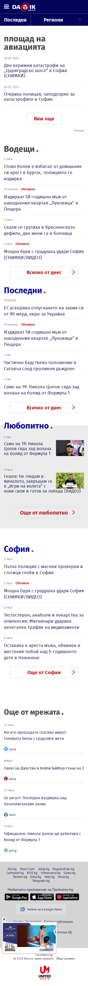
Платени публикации (58, 921)
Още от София (44, 672)
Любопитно (26, 426)
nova (12, 749)
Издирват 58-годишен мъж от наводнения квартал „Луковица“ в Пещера (41, 203)
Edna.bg (35, 877)
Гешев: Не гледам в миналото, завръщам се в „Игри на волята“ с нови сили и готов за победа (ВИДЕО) (42, 484)
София (17, 549)
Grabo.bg (70, 873)
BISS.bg (32, 873)
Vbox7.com (27, 869)
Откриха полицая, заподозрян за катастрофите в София (39, 96)
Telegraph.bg (41, 881)
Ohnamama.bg (50, 873)
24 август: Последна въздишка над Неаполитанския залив (35, 801)
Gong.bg (43, 869)
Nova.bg (63, 877)
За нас (17, 921)
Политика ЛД (63, 932)
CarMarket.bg (15, 873)
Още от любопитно (44, 512)
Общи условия (65, 958)
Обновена (28, 189)
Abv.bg (12, 869)
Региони (53, 20)
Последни (15, 20)
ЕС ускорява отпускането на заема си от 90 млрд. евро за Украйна (44, 311)
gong (13, 850)
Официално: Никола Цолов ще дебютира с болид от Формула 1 (42, 836)
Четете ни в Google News (44, 909)
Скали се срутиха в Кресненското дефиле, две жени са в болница (39, 230)
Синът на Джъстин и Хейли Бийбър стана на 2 (44, 768)
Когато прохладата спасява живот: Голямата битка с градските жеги (35, 735)
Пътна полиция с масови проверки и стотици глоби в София (43, 569)
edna (12, 779)
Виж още (44, 119)
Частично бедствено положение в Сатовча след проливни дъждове (40, 365)
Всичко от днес (44, 272)
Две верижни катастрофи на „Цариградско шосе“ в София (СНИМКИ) (35, 70)
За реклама (33, 921)
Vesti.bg (49, 877)
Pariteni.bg (20, 877)
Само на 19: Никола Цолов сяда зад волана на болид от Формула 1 (41, 390)
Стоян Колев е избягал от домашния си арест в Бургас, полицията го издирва (42, 172)
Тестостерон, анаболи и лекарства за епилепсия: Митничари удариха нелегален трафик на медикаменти (44, 621)
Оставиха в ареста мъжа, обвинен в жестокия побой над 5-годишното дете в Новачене (42, 651)
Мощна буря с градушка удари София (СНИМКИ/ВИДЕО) (44, 254)
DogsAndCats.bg (63, 869)
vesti (12, 814)
